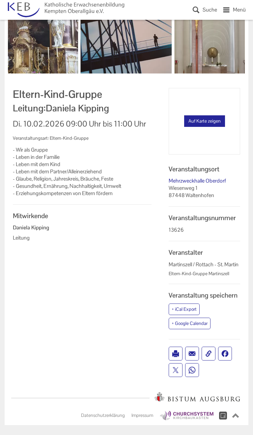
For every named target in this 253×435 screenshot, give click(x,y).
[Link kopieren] (208, 354)
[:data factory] (223, 415)
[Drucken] (176, 354)
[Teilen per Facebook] (225, 354)
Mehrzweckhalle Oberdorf (197, 180)
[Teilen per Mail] (192, 354)
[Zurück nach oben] (235, 415)
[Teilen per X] (176, 370)
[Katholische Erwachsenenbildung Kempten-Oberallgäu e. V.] (65, 10)
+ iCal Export (184, 309)
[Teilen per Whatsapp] (192, 370)
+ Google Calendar (190, 323)
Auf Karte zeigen (204, 121)
